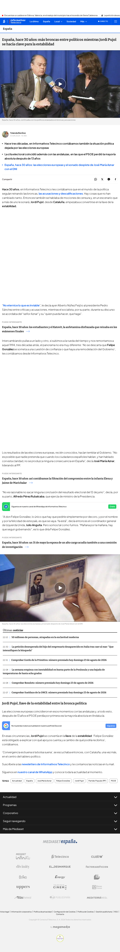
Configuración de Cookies (65, 912)
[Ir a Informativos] (17, 21)
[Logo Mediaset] (60, 843)
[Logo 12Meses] (97, 887)
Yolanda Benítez (18, 133)
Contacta (60, 914)
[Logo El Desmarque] (60, 867)
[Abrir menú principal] (115, 21)
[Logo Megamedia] (61, 927)
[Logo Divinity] (23, 866)
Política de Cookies (86, 912)
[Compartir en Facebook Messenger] (108, 179)
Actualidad (17, 781)
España (7, 28)
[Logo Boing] (23, 877)
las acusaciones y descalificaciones (61, 193)
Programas (10, 805)
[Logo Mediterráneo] (97, 897)
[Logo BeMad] (97, 877)
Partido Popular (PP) (97, 781)
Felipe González (63, 781)
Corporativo (10, 813)
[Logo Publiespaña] (60, 897)
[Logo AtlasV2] (22, 897)
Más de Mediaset (13, 829)
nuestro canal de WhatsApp (35, 772)
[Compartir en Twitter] (102, 179)
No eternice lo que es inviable (21, 305)
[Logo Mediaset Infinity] (23, 856)
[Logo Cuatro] (97, 856)
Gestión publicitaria (104, 912)
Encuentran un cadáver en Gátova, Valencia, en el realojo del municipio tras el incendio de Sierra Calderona (50, 15)
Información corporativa (21, 912)
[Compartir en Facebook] (115, 179)
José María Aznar (44, 781)
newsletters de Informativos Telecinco (46, 764)
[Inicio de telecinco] (4, 21)
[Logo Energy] (60, 877)
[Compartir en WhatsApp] (95, 179)
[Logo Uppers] (23, 887)
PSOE (113, 781)
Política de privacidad (43, 912)
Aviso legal (4, 912)
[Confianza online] (60, 941)
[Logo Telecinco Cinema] (60, 887)
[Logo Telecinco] (60, 856)
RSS (116, 912)
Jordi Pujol (79, 781)
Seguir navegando (14, 821)
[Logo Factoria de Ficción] (97, 866)
